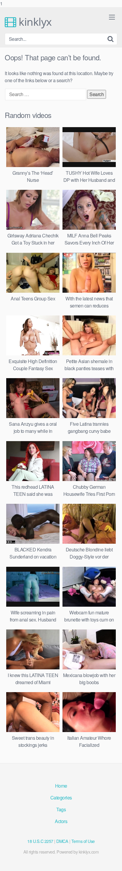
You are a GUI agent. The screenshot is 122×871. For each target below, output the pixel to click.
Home (61, 785)
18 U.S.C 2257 (40, 841)
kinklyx (34, 22)
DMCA (62, 841)
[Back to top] (111, 860)
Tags (61, 809)
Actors (61, 821)
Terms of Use (83, 841)
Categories (61, 797)
